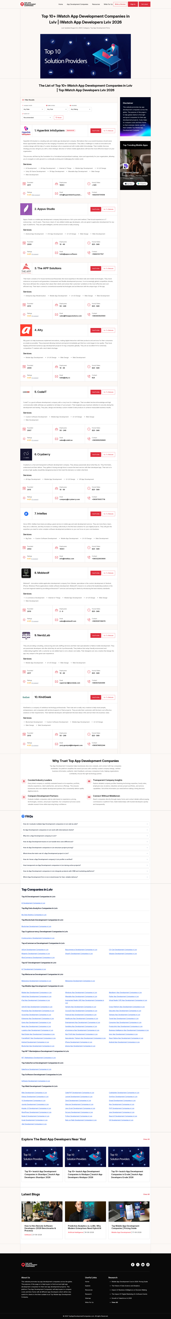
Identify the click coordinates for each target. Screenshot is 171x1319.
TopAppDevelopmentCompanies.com (81, 1316)
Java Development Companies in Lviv (121, 1112)
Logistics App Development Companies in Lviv (37, 1030)
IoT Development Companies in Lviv (33, 969)
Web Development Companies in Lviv (34, 1093)
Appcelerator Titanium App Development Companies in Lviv (85, 1038)
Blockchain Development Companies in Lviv (36, 926)
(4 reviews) (34, 378)
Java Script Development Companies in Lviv (80, 1108)
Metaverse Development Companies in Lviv (36, 981)
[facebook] (132, 1264)
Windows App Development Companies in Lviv (81, 992)
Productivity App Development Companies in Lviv (125, 1026)
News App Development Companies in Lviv (36, 1026)
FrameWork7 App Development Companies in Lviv (38, 1038)
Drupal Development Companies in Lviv (122, 1100)
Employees (51, 105)
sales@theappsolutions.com (71, 316)
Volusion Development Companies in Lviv (123, 954)
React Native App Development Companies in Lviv (126, 1038)
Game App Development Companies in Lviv (36, 1022)
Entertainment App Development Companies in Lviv (82, 1022)
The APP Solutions (49, 268)
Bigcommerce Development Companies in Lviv (81, 950)
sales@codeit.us (66, 440)
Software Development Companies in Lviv (35, 1081)
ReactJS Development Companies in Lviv (123, 1116)
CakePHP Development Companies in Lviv (79, 1093)
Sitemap (88, 1298)
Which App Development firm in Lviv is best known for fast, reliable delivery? (50, 877)
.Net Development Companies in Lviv (34, 1124)
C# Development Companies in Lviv (121, 1120)
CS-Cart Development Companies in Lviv (123, 950)
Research (88, 1294)
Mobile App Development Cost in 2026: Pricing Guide (130, 1282)
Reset (60, 117)
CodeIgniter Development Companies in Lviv (124, 1093)
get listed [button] (144, 4)
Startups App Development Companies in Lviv (124, 1015)
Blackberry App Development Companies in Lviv (125, 992)
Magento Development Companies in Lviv (35, 954)
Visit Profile (95, 131)
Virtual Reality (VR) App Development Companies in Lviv (128, 1000)
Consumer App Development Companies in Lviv (125, 1022)
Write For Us (108, 4)
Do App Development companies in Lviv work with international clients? (48, 830)
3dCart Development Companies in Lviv (34, 950)
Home (60, 4)
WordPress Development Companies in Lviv (36, 1112)
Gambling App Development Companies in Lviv (81, 1026)
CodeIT (42, 392)
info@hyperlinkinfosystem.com (71, 195)
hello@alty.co (65, 378)
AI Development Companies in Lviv (33, 903)
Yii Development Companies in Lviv (33, 1100)
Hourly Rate (28, 105)
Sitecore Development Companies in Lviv (79, 1104)
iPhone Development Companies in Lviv (78, 1042)
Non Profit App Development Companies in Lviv (81, 1034)
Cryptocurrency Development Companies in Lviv (37, 938)
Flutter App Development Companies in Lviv (124, 996)
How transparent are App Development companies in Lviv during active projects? (52, 865)
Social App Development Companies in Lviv (36, 1015)
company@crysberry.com (70, 499)
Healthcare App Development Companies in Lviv (81, 1018)
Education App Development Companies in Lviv (125, 1011)
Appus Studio (46, 209)
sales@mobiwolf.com (68, 621)
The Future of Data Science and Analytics (126, 1286)
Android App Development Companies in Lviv (124, 1042)
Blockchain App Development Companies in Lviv (37, 1046)
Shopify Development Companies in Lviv (79, 954)
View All (146, 1139)
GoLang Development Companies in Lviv (79, 1112)
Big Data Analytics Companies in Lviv (33, 915)
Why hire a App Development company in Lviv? (40, 836)
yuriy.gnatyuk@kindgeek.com (71, 745)
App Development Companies (77, 4)
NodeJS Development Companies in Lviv (35, 1116)
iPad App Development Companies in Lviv (35, 1000)
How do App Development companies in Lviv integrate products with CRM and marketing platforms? (58, 871)
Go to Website (108, 131)
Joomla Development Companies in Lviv (35, 1104)
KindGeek (44, 697)
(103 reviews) (36, 195)
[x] (138, 1264)
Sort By (26, 113)
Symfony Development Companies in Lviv (123, 1097)
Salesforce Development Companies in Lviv (36, 1069)
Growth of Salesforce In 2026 (122, 1298)
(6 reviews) (34, 254)
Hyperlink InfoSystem (51, 130)
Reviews (74, 105)
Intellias (42, 513)
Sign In (133, 4)
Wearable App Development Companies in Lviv (81, 996)
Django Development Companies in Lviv (34, 1097)
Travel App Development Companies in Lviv (124, 1018)
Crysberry (43, 454)
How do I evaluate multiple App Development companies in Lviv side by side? (50, 824)
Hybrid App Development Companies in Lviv (36, 996)
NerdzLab (43, 635)
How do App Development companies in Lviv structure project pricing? (48, 847)
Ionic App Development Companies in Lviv (123, 1034)
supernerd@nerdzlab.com (70, 683)
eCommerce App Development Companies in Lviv (82, 1030)
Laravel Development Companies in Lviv (78, 1097)
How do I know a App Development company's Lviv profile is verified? (48, 859)
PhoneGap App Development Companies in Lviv (37, 1011)
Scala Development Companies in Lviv (34, 1120)
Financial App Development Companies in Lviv (80, 1015)
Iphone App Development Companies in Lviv (80, 1046)
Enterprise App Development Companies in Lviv (37, 1018)
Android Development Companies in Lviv (35, 1042)
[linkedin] (143, 1264)
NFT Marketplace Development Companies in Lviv (38, 1058)
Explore (87, 1286)
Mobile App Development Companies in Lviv (36, 992)
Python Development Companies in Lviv (78, 1116)
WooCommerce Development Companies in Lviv (38, 957)
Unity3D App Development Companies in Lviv (36, 1007)
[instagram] (148, 1264)
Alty (40, 330)
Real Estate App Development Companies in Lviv (38, 1034)
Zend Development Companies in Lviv (78, 1100)
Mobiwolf (43, 572)
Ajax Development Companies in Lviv (121, 1104)
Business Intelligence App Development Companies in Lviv (129, 1030)
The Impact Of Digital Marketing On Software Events (129, 1294)
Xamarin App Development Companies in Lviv (80, 1007)
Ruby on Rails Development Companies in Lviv (81, 1120)
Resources (96, 4)
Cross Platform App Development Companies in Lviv (127, 1007)
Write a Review (120, 4)
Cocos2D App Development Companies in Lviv (81, 1011)
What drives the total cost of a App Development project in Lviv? (46, 853)
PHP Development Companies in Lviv (121, 1108)
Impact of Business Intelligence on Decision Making (129, 1290)
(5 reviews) (35, 316)
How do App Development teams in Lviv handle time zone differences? (48, 841)
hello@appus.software (68, 254)
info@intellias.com (67, 559)
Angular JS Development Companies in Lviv (36, 1108)
